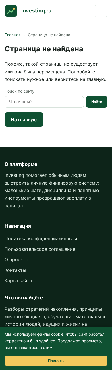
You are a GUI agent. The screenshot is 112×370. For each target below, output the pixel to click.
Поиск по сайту (19, 91)
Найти (96, 102)
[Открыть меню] (101, 11)
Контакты (15, 270)
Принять (56, 361)
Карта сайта (18, 280)
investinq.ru (36, 10)
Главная (13, 34)
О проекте (16, 259)
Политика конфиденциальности (41, 238)
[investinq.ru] (11, 11)
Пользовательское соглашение (40, 249)
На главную (24, 119)
